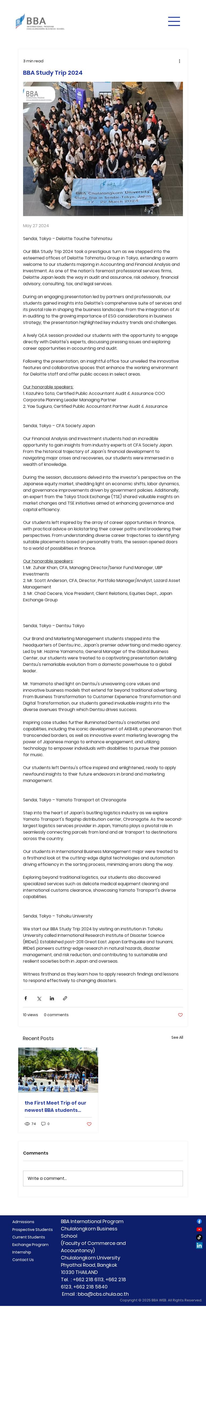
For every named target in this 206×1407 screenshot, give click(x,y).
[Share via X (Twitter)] (38, 998)
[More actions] (179, 61)
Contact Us (23, 1259)
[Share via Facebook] (25, 998)
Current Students (28, 1237)
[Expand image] (103, 149)
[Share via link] (65, 998)
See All (177, 1037)
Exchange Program (30, 1244)
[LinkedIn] (199, 1245)
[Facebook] (199, 1221)
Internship (21, 1252)
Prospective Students (32, 1229)
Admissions (23, 1221)
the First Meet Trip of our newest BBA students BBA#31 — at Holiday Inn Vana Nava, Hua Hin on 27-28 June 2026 (58, 1106)
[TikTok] (199, 1237)
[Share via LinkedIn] (51, 998)
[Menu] (174, 21)
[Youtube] (199, 1229)
